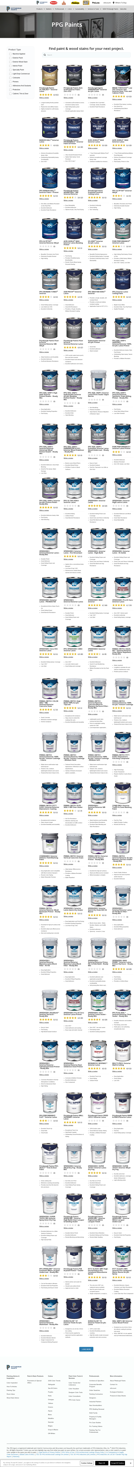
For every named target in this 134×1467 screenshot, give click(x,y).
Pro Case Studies (95, 1422)
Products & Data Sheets (118, 1396)
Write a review (44, 97)
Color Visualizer (74, 1388)
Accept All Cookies (117, 1463)
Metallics (51, 1418)
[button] (41, 9)
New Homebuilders (95, 1405)
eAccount (113, 1388)
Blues (50, 1414)
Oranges (51, 1399)
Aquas (50, 1411)
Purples (50, 1392)
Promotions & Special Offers (34, 1382)
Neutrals (51, 1422)
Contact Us (113, 1384)
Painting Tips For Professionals (94, 1431)
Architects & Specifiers (96, 1381)
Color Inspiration (12, 1383)
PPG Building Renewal (96, 1409)
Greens (50, 1407)
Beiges (50, 1426)
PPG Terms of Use (68, 1452)
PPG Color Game (74, 1400)
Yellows (50, 1403)
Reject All (102, 1463)
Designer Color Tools (75, 1392)
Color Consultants (75, 1396)
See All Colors (52, 1388)
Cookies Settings (86, 1463)
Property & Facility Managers (95, 1418)
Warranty (16, 1456)
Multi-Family (93, 1413)
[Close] (130, 1463)
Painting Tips (11, 1390)
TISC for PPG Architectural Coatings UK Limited (52, 1454)
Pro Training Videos (95, 1426)
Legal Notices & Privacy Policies (49, 1452)
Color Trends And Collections (74, 1384)
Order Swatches (94, 1390)
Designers (92, 1398)
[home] (14, 9)
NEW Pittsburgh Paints (110, 9)
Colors (70, 9)
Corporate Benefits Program (95, 1385)
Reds (50, 1396)
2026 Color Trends (54, 1381)
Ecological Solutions (116, 1392)
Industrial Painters (95, 1401)
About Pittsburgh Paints (118, 1381)
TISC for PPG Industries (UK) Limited (82, 1454)
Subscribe (123, 9)
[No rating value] (71, 94)
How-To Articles (12, 1386)
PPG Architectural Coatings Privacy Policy (90, 1452)
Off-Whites (51, 1433)
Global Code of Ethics (27, 1454)
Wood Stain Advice (13, 1398)
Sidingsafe (51, 1384)
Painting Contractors (96, 1394)
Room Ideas (11, 1394)
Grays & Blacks (53, 1429)
